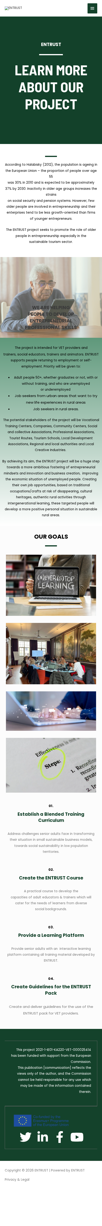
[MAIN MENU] (92, 8)
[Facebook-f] (60, 1137)
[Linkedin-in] (43, 1137)
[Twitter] (26, 1137)
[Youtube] (77, 1137)
